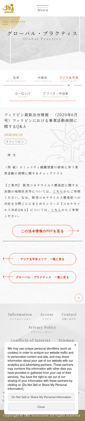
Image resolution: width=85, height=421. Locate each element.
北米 (16, 79)
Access (46, 316)
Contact (69, 316)
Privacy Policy (43, 329)
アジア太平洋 (68, 79)
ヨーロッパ (23, 95)
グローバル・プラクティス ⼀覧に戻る (42, 277)
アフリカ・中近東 (55, 95)
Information (20, 316)
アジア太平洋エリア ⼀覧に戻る (42, 259)
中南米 (42, 79)
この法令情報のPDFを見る (42, 231)
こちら (58, 191)
